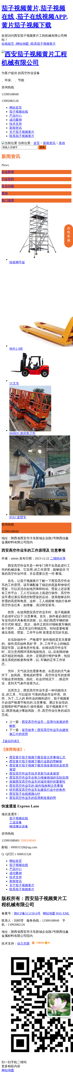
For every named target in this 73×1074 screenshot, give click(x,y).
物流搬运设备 (18, 826)
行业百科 (8, 179)
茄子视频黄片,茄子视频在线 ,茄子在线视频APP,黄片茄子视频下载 (35, 17)
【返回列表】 (11, 741)
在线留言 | (9, 43)
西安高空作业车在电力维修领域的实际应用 (39, 777)
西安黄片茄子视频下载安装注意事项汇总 (37, 757)
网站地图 (49, 913)
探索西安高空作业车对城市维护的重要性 (37, 781)
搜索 (42, 147)
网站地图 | (23, 43)
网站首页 (15, 107)
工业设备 (15, 822)
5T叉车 (14, 383)
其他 (62, 143)
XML (65, 913)
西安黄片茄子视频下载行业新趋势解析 (35, 761)
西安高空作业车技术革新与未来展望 (34, 773)
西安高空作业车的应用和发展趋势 (32, 797)
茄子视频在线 (18, 111)
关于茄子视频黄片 (21, 132)
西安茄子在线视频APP (24, 793)
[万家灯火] (40, 943)
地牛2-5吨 (16, 348)
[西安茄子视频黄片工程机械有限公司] (36, 62)
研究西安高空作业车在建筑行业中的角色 (37, 789)
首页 (36, 143)
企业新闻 (8, 171)
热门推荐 (8, 200)
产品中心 (15, 115)
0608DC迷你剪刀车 (22, 433)
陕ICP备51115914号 (27, 913)
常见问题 (8, 186)
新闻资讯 (15, 127)
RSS (59, 913)
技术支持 (15, 123)
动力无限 (23, 943)
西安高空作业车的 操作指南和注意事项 (36, 785)
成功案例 (15, 119)
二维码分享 (58, 558)
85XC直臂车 (17, 517)
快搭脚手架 (17, 262)
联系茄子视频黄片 (43, 43)
